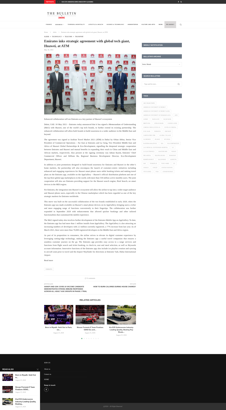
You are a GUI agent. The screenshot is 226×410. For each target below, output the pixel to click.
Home (46, 32)
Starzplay (153, 163)
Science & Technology (115, 24)
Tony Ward (165, 163)
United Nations (166, 167)
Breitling (146, 123)
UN (174, 163)
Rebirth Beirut (148, 159)
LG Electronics (148, 151)
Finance (49, 24)
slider (54, 32)
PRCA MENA (147, 155)
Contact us (47, 374)
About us (47, 369)
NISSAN (173, 151)
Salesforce (162, 159)
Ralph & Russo (160, 155)
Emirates (49, 269)
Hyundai (167, 139)
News (161, 24)
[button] (57, 2)
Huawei (157, 139)
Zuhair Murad (168, 171)
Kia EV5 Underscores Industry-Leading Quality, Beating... (25, 401)
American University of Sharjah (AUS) (157, 115)
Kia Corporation (173, 143)
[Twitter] (181, 2)
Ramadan (172, 155)
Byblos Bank (158, 123)
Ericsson (168, 131)
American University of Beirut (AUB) (156, 111)
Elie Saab (146, 131)
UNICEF (155, 167)
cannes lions (172, 123)
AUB (176, 115)
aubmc (145, 119)
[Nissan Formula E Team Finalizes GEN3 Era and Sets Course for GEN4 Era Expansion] (90, 314)
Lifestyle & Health (95, 24)
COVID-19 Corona (170, 127)
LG (173, 147)
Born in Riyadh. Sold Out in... (25, 376)
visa (157, 171)
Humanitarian (133, 24)
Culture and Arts (148, 24)
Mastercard (162, 151)
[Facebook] (178, 2)
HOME (46, 379)
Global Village (165, 135)
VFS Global (147, 171)
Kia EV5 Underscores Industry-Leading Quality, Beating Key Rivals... (89, 2)
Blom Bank (167, 119)
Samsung (173, 159)
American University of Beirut (154, 107)
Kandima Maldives (150, 143)
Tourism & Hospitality (76, 24)
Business (59, 24)
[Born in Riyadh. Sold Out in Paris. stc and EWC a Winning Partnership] (58, 314)
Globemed (147, 139)
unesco (146, 167)
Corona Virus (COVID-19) (151, 127)
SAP (144, 163)
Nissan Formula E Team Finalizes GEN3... (25, 388)
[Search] (181, 24)
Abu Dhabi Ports (149, 103)
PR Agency (170, 24)
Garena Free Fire (149, 135)
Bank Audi (155, 119)
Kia (162, 143)
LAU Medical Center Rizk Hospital (155, 147)
